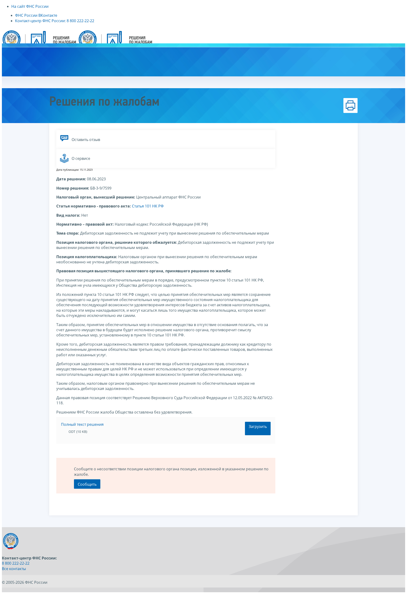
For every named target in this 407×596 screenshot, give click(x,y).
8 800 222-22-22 (15, 563)
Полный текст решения (82, 424)
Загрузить (258, 426)
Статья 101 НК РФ (148, 206)
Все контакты (14, 568)
